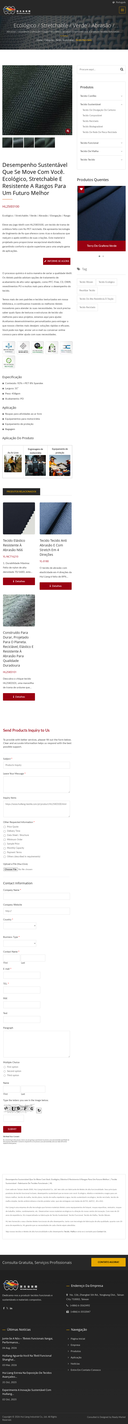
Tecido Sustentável (65, 40)
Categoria (49, 40)
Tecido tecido (87, 159)
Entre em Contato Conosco (86, 1370)
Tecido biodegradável (93, 126)
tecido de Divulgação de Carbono (99, 110)
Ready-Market (119, 1417)
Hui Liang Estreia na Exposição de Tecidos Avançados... (27, 1374)
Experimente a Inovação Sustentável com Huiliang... (26, 1392)
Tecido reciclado (87, 307)
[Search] (122, 69)
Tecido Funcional (89, 143)
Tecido (66, 1231)
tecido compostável (92, 115)
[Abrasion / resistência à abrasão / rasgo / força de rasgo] (18, 142)
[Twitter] (7, 1308)
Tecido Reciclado (84, 40)
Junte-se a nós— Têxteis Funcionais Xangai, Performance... (27, 1340)
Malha (73, 1231)
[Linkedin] (11, 1308)
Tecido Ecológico (107, 282)
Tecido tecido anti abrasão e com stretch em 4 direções (53, 547)
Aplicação (76, 1357)
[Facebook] (4, 1308)
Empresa (75, 1345)
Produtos (76, 1351)
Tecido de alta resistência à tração (96, 299)
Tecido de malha (89, 151)
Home (39, 40)
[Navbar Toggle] (122, 10)
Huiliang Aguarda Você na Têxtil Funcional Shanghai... (27, 1357)
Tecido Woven (86, 282)
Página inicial (78, 1339)
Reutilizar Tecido (87, 291)
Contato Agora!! (108, 1262)
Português (121, 2)
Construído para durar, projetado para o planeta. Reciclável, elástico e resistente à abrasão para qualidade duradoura (18, 649)
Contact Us (101, 1231)
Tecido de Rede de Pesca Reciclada (100, 132)
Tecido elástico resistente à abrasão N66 (14, 545)
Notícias (75, 1364)
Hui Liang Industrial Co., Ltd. (33, 1417)
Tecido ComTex (88, 96)
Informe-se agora (58, 261)
